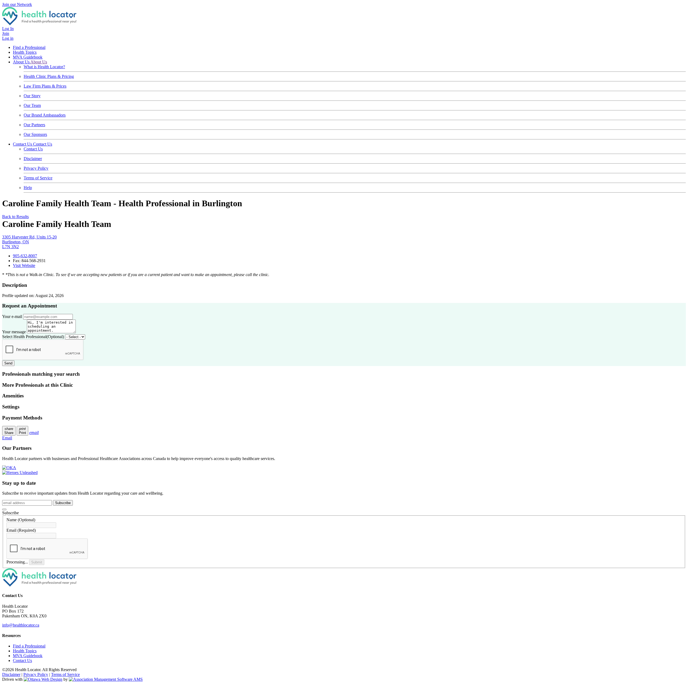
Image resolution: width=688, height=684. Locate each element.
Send (8, 363)
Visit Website (24, 265)
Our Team (32, 105)
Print (22, 431)
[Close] (4, 509)
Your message (14, 332)
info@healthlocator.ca (20, 625)
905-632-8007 (25, 256)
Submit (36, 562)
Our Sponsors (35, 134)
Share (8, 431)
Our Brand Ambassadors (45, 115)
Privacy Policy (36, 168)
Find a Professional (29, 47)
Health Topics (25, 52)
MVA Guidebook (27, 57)
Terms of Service (38, 178)
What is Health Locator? (44, 66)
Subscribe (63, 503)
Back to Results (15, 216)
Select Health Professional (33, 336)
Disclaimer (33, 158)
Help (28, 187)
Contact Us (23, 144)
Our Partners (34, 124)
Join (5, 33)
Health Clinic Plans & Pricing (49, 76)
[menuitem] (25, 651)
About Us (21, 62)
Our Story (32, 95)
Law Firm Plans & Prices (45, 86)
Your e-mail (12, 316)
